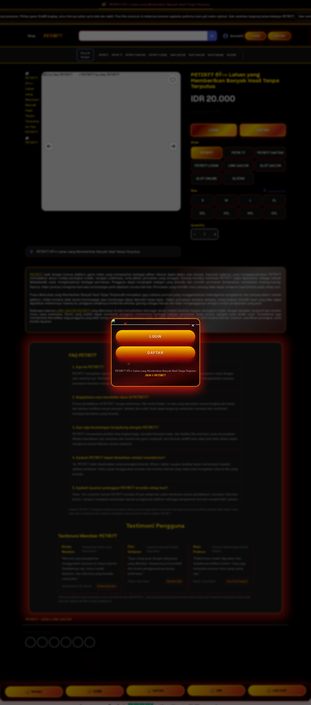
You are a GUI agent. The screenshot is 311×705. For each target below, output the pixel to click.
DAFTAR (155, 353)
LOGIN (155, 336)
